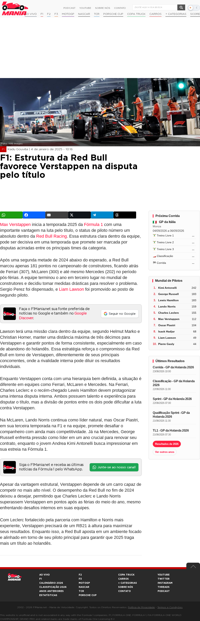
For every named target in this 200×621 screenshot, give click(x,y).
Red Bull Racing (51, 236)
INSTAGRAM (165, 583)
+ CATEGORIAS (175, 14)
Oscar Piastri (166, 325)
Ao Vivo (31, 14)
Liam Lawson (71, 289)
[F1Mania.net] (15, 8)
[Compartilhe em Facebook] (34, 215)
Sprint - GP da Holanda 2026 (172, 399)
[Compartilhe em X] (79, 215)
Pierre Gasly (166, 344)
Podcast (69, 8)
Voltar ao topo (193, 567)
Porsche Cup (113, 14)
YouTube (85, 8)
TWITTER (164, 579)
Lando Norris (167, 306)
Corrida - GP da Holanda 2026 (173, 367)
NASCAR (84, 14)
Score (195, 14)
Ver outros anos (164, 451)
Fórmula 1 (93, 224)
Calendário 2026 (51, 583)
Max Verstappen (15, 224)
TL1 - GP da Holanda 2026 (171, 430)
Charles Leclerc (168, 312)
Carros (155, 14)
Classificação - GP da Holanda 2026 (174, 383)
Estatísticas (48, 595)
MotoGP (68, 14)
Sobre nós (102, 8)
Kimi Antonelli (167, 287)
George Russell (168, 294)
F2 (49, 14)
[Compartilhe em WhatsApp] (11, 215)
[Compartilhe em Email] (56, 215)
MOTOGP (84, 583)
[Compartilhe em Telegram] (102, 215)
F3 (56, 14)
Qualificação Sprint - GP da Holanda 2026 (171, 414)
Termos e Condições (170, 607)
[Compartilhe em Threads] (124, 215)
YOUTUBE (164, 575)
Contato (120, 8)
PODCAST (164, 591)
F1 (42, 14)
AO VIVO (44, 575)
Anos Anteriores (51, 591)
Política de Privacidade (141, 607)
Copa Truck (136, 14)
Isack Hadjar (166, 331)
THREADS (164, 587)
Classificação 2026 (52, 587)
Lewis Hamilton (168, 300)
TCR (96, 14)
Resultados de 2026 (167, 443)
